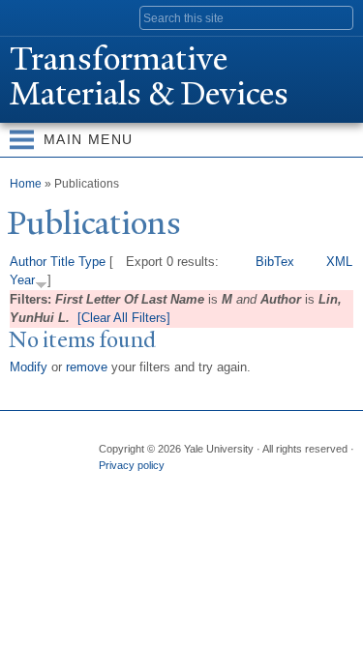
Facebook (111, 484)
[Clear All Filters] (123, 317)
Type (92, 261)
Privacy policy (132, 465)
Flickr (186, 484)
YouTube (262, 484)
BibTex (275, 261)
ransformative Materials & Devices (149, 76)
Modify (28, 367)
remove (86, 367)
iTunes (224, 484)
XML (339, 261)
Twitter (149, 484)
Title (62, 261)
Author (28, 261)
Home (26, 184)
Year (22, 280)
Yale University (32, 16)
